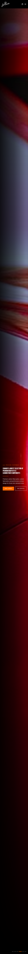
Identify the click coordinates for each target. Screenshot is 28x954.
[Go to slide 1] (13, 951)
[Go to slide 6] (25, 951)
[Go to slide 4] (20, 951)
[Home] (6, 4)
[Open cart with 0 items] (22, 4)
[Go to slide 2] (15, 951)
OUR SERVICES (8, 491)
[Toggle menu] (25, 4)
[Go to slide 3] (17, 951)
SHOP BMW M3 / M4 (10, 486)
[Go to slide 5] (23, 951)
